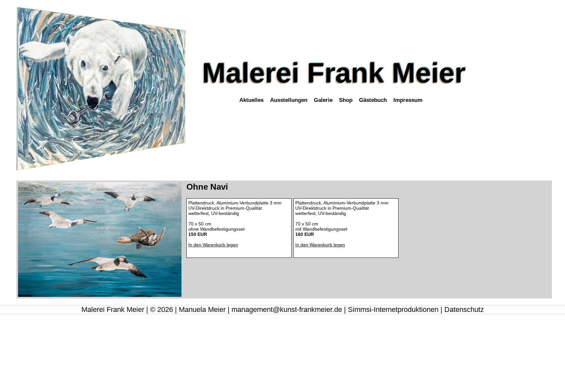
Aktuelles (251, 100)
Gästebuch (373, 100)
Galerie (323, 100)
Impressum (407, 100)
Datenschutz (464, 309)
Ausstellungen (288, 100)
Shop (345, 100)
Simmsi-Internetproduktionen (393, 309)
